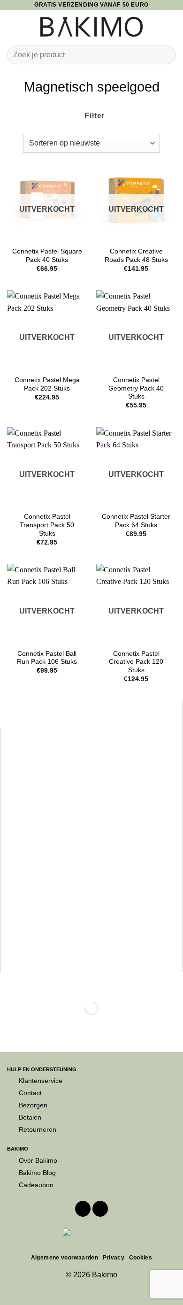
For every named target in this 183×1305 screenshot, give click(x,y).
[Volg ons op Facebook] (83, 1209)
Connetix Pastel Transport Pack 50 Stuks (47, 525)
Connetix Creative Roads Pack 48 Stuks (136, 255)
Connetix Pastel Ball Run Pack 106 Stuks (47, 658)
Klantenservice (40, 1080)
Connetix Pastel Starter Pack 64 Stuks (136, 521)
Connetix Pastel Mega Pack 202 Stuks (47, 384)
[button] (12, 26)
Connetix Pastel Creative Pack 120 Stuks (136, 662)
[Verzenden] (165, 55)
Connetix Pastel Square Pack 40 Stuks (47, 255)
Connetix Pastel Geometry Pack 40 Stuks (136, 388)
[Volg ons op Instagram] (100, 1209)
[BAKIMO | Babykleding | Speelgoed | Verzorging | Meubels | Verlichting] (91, 27)
